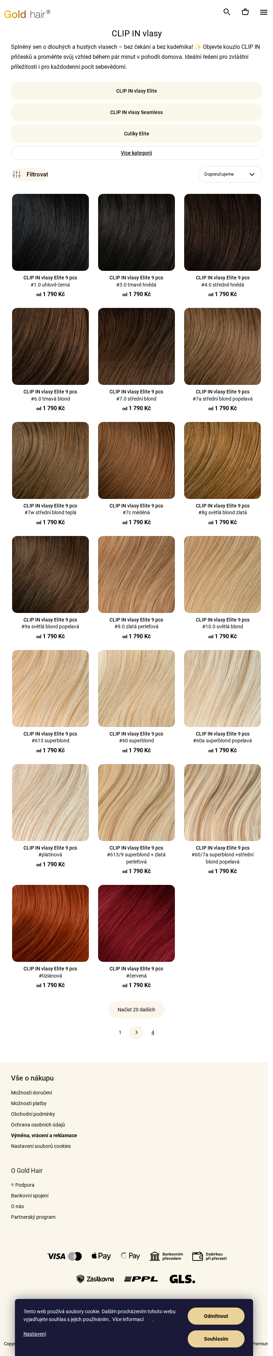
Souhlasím (216, 1339)
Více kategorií (134, 153)
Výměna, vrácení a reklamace (41, 1135)
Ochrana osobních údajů (35, 1125)
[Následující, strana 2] (134, 1032)
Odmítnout (216, 1316)
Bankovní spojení (27, 1195)
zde (148, 1319)
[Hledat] (226, 12)
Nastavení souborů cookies (38, 1146)
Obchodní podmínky (30, 1114)
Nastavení (34, 1334)
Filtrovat (27, 174)
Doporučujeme (216, 174)
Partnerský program (30, 1217)
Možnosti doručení (28, 1092)
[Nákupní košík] (245, 12)
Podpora (22, 1185)
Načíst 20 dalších (134, 1009)
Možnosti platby (26, 1103)
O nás (14, 1206)
